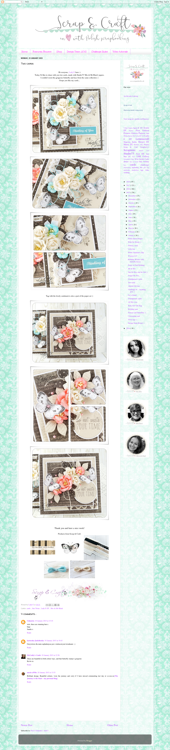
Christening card (134, 316)
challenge (145, 164)
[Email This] (47, 605)
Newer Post (26, 725)
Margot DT (143, 141)
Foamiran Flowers (42, 51)
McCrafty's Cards (34, 655)
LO (143, 136)
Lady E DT (45, 608)
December (132, 196)
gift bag (146, 167)
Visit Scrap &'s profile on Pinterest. (136, 119)
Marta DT (129, 144)
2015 (128, 192)
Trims (134, 157)
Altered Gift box (134, 286)
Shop (59, 51)
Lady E (72, 72)
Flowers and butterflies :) (137, 312)
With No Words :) (134, 242)
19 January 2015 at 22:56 (50, 655)
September (132, 206)
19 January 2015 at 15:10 (44, 621)
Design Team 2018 (76, 51)
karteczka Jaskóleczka (35, 640)
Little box (131, 249)
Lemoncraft (142, 139)
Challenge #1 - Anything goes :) (137, 290)
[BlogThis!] (50, 605)
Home (25, 51)
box (127, 165)
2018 (128, 181)
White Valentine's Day (136, 252)
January (131, 235)
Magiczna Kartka (131, 142)
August (131, 210)
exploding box (138, 167)
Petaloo (146, 144)
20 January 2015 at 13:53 (46, 672)
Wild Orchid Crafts (142, 159)
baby (141, 161)
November (132, 199)
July (130, 214)
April (130, 224)
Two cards (131, 282)
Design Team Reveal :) (136, 323)
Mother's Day (139, 144)
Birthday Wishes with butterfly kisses (136, 260)
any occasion (134, 161)
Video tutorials (120, 51)
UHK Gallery (143, 156)
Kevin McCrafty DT (135, 136)
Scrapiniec (131, 150)
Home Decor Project (135, 238)
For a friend (132, 295)
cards (29, 608)
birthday (146, 161)
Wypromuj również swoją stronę (133, 110)
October (131, 203)
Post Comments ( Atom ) (40, 730)
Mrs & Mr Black (57, 608)
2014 (128, 328)
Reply (29, 633)
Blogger (89, 740)
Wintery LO (132, 256)
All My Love (132, 302)
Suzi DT (141, 153)
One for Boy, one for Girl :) (138, 272)
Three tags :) (132, 319)
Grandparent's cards (135, 279)
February (131, 232)
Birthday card (133, 309)
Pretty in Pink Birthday (136, 265)
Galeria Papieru (138, 133)
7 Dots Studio (128, 128)
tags (143, 170)
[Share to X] (52, 605)
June (130, 217)
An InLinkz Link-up (131, 96)
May (130, 221)
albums (127, 161)
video (147, 170)
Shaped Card (144, 150)
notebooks (128, 170)
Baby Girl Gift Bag (135, 305)
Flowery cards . (133, 245)
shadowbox (136, 170)
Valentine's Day (129, 159)
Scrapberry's (144, 147)
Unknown (30, 620)
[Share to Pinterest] (58, 605)
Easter (132, 130)
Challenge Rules (99, 51)
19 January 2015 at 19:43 (53, 640)
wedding (127, 172)
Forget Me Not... (134, 275)
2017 (128, 185)
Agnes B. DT (138, 128)
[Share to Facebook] (55, 605)
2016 (128, 189)
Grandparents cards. (135, 298)
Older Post (112, 725)
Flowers (127, 133)
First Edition (142, 130)
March (131, 228)
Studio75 (130, 153)
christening (128, 167)
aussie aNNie (32, 672)
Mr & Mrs (132, 268)
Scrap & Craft (128, 105)
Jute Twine (36, 608)
